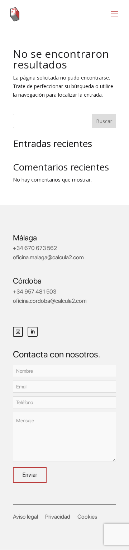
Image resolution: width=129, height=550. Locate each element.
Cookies (87, 516)
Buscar (104, 121)
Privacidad (57, 516)
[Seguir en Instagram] (18, 332)
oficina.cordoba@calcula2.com (50, 300)
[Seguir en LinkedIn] (33, 332)
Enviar (29, 475)
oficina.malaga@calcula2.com (48, 257)
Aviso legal (25, 516)
